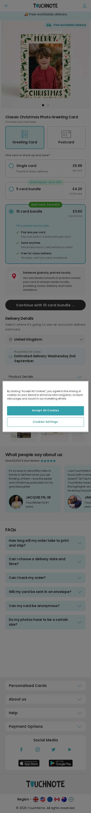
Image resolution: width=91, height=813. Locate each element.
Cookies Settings (45, 422)
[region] (45, 406)
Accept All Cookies (45, 410)
